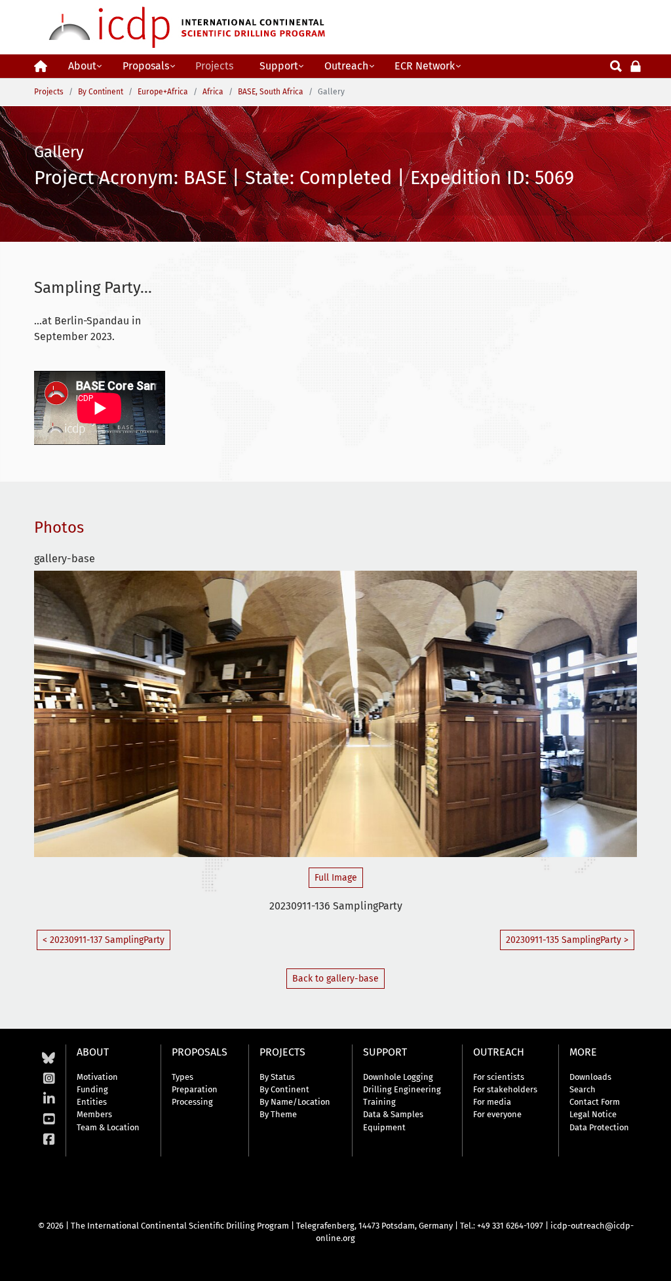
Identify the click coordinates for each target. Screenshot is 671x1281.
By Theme (278, 1114)
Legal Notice (593, 1114)
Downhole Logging (398, 1077)
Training (379, 1102)
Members (94, 1114)
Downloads (590, 1077)
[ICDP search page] (616, 65)
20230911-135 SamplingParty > (567, 940)
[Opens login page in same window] (635, 65)
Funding (92, 1089)
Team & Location (108, 1127)
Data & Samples (393, 1114)
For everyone (497, 1114)
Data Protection (599, 1127)
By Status (277, 1077)
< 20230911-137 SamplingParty (103, 940)
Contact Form (594, 1102)
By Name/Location (294, 1102)
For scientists (498, 1077)
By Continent (284, 1089)
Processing (192, 1102)
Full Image (336, 877)
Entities (92, 1102)
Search (582, 1089)
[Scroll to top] (651, 1261)
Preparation (195, 1089)
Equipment (384, 1127)
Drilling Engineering (402, 1089)
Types (182, 1077)
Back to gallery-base (335, 978)
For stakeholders (505, 1089)
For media (492, 1102)
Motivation (97, 1077)
